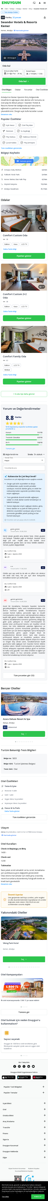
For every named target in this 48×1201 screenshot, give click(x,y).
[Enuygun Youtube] (33, 1067)
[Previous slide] (5, 218)
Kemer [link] (25, 9)
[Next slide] (43, 218)
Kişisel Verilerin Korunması (17, 1168)
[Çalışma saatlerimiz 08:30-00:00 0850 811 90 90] (34, 2)
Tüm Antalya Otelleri (11, 12)
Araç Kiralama (8, 1121)
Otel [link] (6, 9)
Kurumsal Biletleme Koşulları (24, 1171)
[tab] (6, 90)
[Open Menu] (44, 2)
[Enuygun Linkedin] (28, 1067)
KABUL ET (37, 1197)
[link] (2, 9)
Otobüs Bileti (8, 1115)
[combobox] (14, 73)
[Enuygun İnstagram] (19, 1067)
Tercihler (5, 1197)
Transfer (6, 1127)
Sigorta (6, 1139)
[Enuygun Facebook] (14, 1067)
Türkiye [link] (12, 9)
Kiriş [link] (30, 9)
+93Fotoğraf (11, 58)
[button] (24, 47)
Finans (5, 1133)
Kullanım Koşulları (33, 1168)
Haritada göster (26, 161)
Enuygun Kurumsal (10, 1145)
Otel (4, 1109)
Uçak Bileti (7, 1103)
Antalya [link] (18, 9)
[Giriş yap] (40, 3)
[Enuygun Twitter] (24, 1067)
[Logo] (11, 3)
